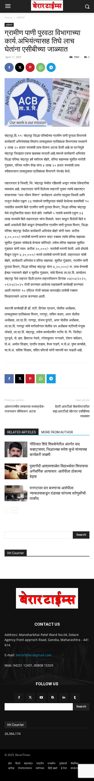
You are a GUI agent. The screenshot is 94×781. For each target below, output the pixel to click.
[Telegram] (51, 67)
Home (8, 17)
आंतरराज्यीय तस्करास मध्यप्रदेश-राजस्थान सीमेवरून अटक (25, 409)
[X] (19, 67)
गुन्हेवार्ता (21, 17)
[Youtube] (41, 697)
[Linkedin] (63, 697)
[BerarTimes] (46, 5)
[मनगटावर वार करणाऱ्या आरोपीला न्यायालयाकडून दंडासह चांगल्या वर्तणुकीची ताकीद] (16, 493)
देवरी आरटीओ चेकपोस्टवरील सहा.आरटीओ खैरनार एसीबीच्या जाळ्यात (71, 411)
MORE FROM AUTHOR (57, 432)
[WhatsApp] (40, 67)
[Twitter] (30, 697)
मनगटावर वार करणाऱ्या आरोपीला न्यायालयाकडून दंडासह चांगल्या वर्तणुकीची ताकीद (58, 493)
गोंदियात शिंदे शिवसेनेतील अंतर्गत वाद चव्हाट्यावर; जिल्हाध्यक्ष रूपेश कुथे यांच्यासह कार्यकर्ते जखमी (58, 449)
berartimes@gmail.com (34, 655)
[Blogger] (52, 697)
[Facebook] (9, 67)
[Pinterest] (30, 67)
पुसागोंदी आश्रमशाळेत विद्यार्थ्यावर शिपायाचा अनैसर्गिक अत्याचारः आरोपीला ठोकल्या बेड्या (59, 471)
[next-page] (15, 510)
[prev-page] (7, 510)
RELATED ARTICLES (21, 432)
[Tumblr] (74, 697)
